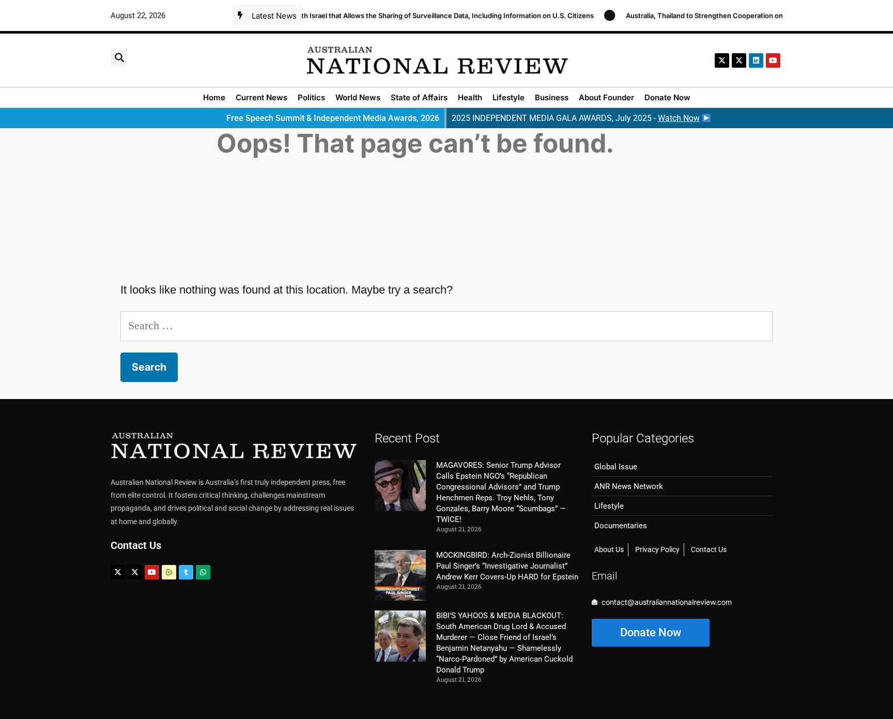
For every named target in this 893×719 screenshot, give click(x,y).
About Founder (606, 97)
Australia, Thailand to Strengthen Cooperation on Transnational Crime (727, 15)
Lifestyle (508, 97)
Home (214, 97)
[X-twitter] (722, 60)
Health (470, 97)
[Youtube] (152, 572)
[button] (119, 57)
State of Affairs (419, 97)
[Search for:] (446, 325)
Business (551, 97)
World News (357, 97)
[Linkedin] (756, 60)
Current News (261, 97)
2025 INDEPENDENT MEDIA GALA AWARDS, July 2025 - (576, 118)
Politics (311, 97)
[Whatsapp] (203, 572)
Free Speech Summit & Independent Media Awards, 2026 (332, 118)
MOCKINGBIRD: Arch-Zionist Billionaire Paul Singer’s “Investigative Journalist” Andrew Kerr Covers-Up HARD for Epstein (507, 566)
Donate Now (667, 97)
